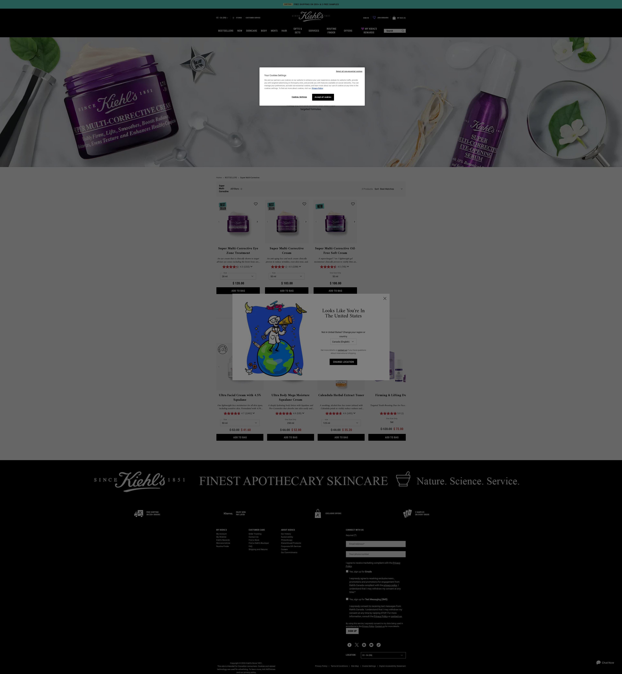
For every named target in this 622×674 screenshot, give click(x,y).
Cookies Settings (299, 97)
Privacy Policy (317, 88)
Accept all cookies (323, 97)
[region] (312, 86)
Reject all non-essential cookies (349, 71)
